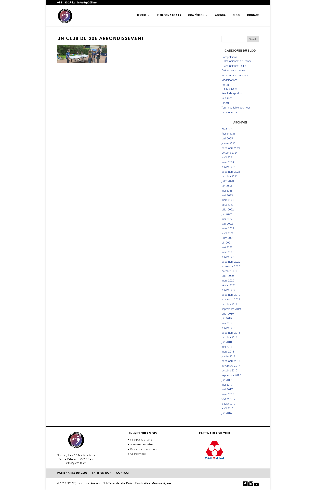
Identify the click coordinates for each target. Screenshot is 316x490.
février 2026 (228, 133)
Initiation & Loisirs (169, 15)
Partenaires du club (72, 472)
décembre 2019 (231, 294)
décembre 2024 (231, 148)
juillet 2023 (228, 181)
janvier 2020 (229, 290)
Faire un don (102, 472)
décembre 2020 (231, 261)
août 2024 (227, 157)
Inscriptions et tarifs (141, 439)
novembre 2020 (231, 266)
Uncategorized (230, 112)
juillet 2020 (228, 275)
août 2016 (227, 408)
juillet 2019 (228, 313)
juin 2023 (227, 185)
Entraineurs (230, 88)
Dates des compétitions (143, 449)
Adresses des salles (141, 444)
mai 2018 (227, 346)
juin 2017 (227, 380)
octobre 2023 (229, 176)
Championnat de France (238, 61)
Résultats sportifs (232, 93)
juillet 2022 (228, 209)
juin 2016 (227, 413)
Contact (253, 15)
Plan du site (141, 483)
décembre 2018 (231, 332)
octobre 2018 (229, 337)
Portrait (226, 84)
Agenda (220, 15)
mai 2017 (227, 384)
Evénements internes (234, 70)
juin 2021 (227, 242)
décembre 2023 (231, 171)
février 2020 (228, 285)
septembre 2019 (231, 309)
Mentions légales (161, 483)
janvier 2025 (229, 143)
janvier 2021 (229, 256)
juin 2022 (227, 214)
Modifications (229, 80)
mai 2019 (227, 323)
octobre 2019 (229, 304)
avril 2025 (227, 138)
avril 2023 (227, 195)
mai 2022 (227, 219)
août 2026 (227, 129)
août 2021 (227, 233)
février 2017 (228, 399)
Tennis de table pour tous (236, 107)
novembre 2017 (231, 365)
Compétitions (229, 57)
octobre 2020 (229, 271)
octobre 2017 (229, 370)
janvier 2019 (229, 328)
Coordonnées (138, 453)
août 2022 (227, 204)
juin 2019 (227, 318)
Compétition (196, 15)
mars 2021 (228, 252)
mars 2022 (228, 228)
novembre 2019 (231, 299)
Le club (141, 15)
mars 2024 (228, 162)
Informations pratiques (235, 75)
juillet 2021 (228, 238)
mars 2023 (228, 200)
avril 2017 (227, 389)
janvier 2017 (229, 403)
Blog (236, 15)
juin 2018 (227, 342)
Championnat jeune (235, 65)
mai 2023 (227, 190)
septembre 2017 (231, 375)
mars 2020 (228, 280)
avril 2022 (227, 223)
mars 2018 (228, 351)
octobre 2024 (229, 152)
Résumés (227, 98)
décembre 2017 (231, 361)
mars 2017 (228, 394)
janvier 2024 (229, 167)
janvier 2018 (229, 356)
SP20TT (226, 102)
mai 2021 (227, 247)
